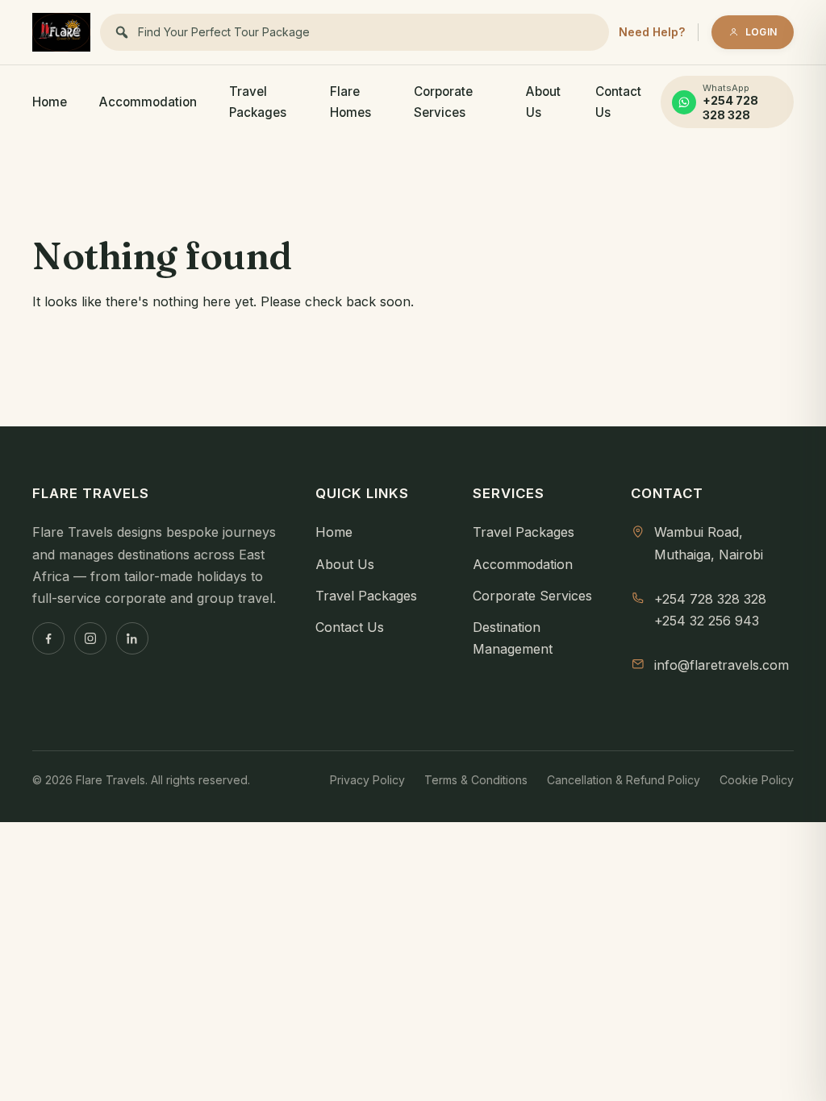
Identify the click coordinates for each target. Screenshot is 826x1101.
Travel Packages (257, 102)
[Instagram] (90, 638)
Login (761, 32)
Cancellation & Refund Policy (623, 780)
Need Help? (652, 32)
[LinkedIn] (132, 638)
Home (49, 102)
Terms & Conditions (476, 780)
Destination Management (513, 638)
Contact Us (618, 102)
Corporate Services (443, 102)
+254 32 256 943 (706, 621)
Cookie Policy (757, 780)
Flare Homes (350, 102)
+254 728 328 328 (710, 599)
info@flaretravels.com (721, 665)
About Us (543, 102)
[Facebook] (48, 638)
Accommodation (148, 102)
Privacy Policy (367, 780)
